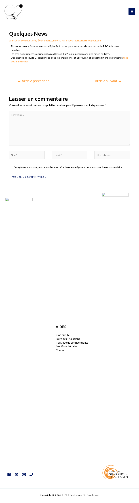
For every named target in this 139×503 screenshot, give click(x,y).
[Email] (24, 474)
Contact (61, 350)
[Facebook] (9, 474)
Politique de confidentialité (72, 342)
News (56, 40)
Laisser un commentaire (22, 40)
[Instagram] (16, 474)
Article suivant (108, 81)
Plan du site (63, 335)
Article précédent (33, 81)
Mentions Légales (66, 346)
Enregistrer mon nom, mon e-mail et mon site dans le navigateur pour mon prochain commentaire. (68, 167)
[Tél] (31, 474)
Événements (45, 40)
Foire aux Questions (68, 338)
